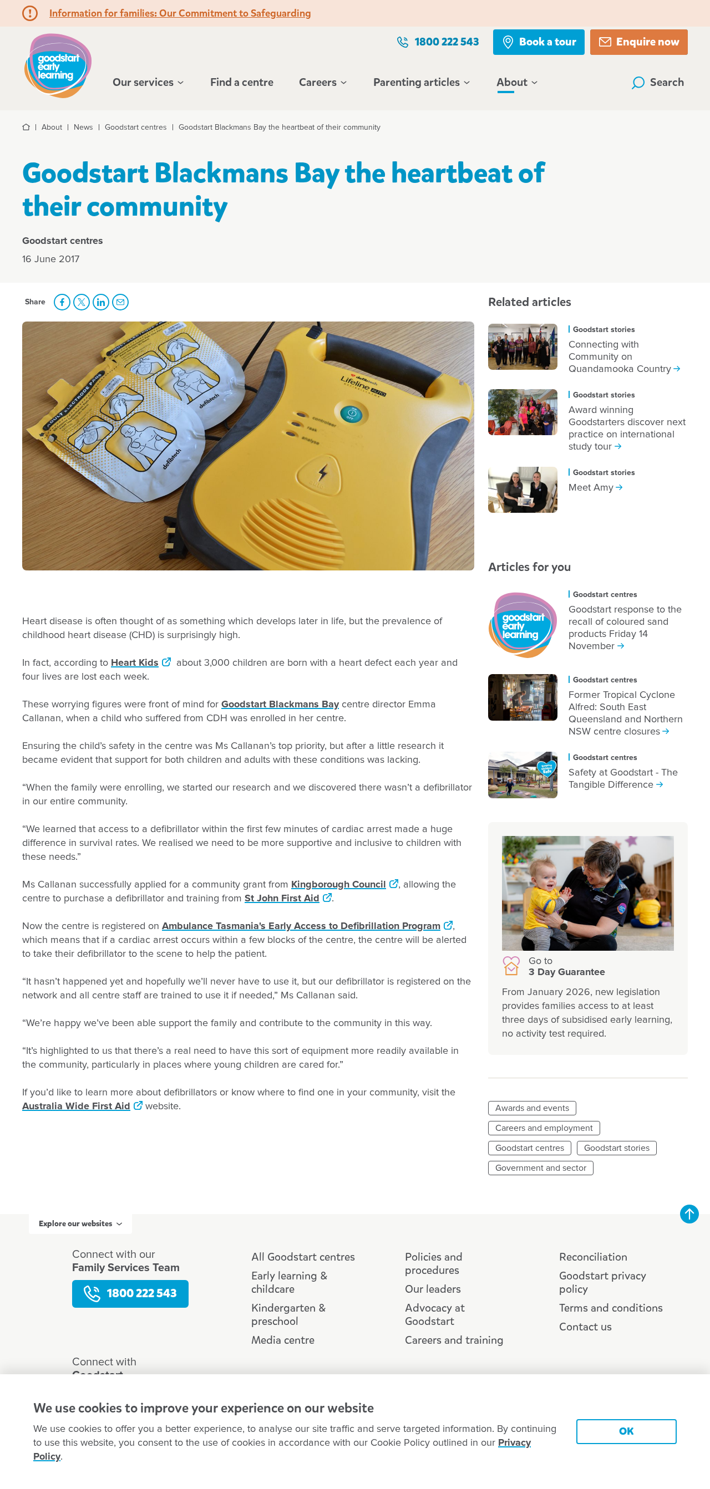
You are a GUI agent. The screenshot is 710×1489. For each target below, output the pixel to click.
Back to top (689, 1214)
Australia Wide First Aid (76, 1106)
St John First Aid (282, 899)
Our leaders (433, 1289)
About (512, 83)
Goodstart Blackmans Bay (280, 705)
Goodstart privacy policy (602, 1282)
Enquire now (647, 41)
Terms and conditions (611, 1308)
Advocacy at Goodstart (435, 1315)
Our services (143, 83)
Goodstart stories (617, 1148)
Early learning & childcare (289, 1282)
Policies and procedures (434, 1264)
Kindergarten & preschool (288, 1315)
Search (667, 82)
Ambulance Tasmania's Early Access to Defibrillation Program (301, 926)
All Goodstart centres (303, 1257)
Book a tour (547, 41)
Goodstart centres (529, 1148)
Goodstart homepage (61, 64)
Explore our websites (75, 1223)
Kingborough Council (338, 885)
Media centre (283, 1340)
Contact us (585, 1326)
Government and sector (540, 1168)
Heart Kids (135, 663)
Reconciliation (593, 1257)
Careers (318, 83)
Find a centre (241, 82)
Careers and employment (544, 1128)
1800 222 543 (447, 41)
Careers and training (454, 1340)
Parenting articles (416, 83)
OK (626, 1431)
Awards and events (532, 1108)
